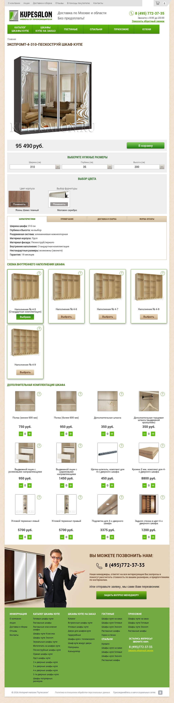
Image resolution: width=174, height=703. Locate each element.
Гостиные (71, 29)
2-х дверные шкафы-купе (45, 662)
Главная (12, 39)
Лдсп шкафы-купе (41, 658)
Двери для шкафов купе (79, 630)
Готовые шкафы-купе (43, 618)
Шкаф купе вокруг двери (79, 643)
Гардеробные (74, 635)
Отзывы (59, 3)
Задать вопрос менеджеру (121, 595)
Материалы (73, 647)
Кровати (105, 643)
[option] (52, 94)
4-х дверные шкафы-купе (45, 670)
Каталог (20, 29)
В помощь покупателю (78, 3)
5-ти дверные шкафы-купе (46, 674)
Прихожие (121, 29)
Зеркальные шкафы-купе (45, 641)
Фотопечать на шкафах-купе (46, 645)
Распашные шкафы (42, 622)
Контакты (98, 3)
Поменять (19, 204)
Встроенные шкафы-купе (80, 622)
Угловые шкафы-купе (78, 626)
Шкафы (46, 29)
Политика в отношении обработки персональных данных (82, 692)
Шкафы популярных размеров (43, 680)
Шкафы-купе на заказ (112, 618)
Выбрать (66, 316)
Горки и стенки (109, 635)
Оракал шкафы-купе (43, 654)
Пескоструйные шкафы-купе (47, 649)
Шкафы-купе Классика (44, 633)
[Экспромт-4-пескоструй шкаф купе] (52, 94)
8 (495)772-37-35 (125, 565)
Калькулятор (74, 651)
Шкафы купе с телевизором (81, 639)
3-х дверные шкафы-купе (45, 666)
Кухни (146, 29)
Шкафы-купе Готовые (112, 622)
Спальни (96, 29)
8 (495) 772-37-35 (149, 13)
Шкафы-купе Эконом (43, 637)
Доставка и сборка (42, 3)
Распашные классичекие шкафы (45, 628)
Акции (26, 3)
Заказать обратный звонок (148, 21)
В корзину (145, 146)
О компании (14, 3)
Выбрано (25, 316)
